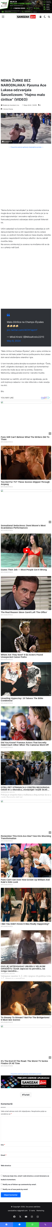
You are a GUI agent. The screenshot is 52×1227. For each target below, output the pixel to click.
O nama (32, 1211)
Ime (3, 1145)
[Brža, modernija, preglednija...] (26, 1081)
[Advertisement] (26, 48)
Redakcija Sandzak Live (11, 105)
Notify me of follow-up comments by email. (19, 1184)
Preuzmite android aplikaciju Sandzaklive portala (26, 1074)
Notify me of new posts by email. (15, 1189)
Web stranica (6, 1165)
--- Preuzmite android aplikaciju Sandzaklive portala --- (26, 147)
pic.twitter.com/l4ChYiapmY (22, 330)
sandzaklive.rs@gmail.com (17, 1211)
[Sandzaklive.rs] (26, 16)
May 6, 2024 (14, 340)
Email (3, 1155)
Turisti (26, 1095)
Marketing (40, 1211)
